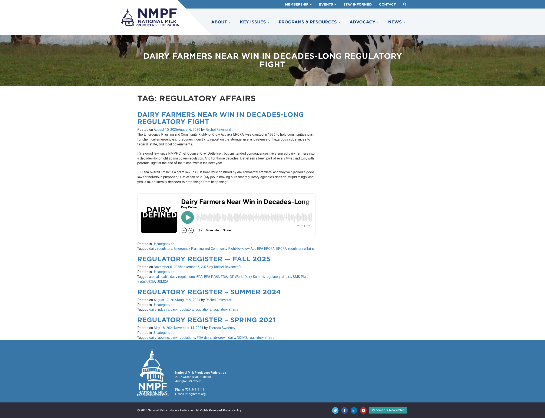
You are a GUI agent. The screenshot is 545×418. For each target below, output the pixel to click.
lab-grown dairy (223, 338)
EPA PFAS (211, 277)
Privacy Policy (232, 410)
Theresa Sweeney (222, 328)
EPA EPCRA (266, 249)
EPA (199, 277)
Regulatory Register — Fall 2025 (203, 259)
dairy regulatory (160, 249)
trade (141, 282)
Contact (387, 4)
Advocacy (363, 22)
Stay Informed (357, 4)
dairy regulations (182, 277)
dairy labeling (159, 338)
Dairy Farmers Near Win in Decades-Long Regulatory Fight (220, 118)
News (395, 22)
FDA (224, 277)
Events (326, 4)
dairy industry (159, 309)
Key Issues (253, 22)
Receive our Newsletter (388, 410)
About (219, 22)
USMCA (162, 282)
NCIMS (242, 338)
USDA (150, 282)
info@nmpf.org (195, 394)
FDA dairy (204, 338)
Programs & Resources (308, 22)
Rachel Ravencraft (219, 130)
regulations (203, 309)
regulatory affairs (301, 249)
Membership (297, 4)
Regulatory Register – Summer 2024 (209, 292)
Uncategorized (163, 244)
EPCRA (281, 249)
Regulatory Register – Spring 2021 (206, 320)
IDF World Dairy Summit (246, 277)
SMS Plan (300, 277)
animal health (159, 277)
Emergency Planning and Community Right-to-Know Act (214, 249)
